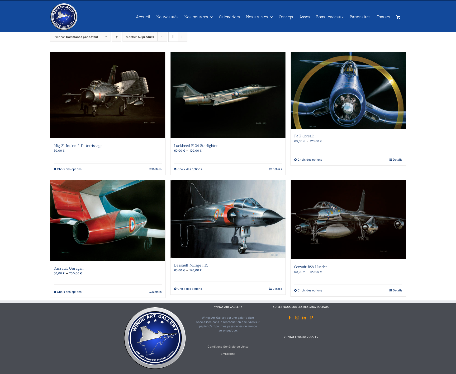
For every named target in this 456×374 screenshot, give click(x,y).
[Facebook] (290, 317)
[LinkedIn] (304, 317)
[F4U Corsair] (348, 90)
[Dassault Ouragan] (107, 220)
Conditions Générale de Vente (228, 346)
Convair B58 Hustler (310, 267)
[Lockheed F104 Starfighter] (228, 95)
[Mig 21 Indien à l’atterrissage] (107, 95)
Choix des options (69, 169)
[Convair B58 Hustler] (348, 219)
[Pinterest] (311, 317)
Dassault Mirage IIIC (191, 265)
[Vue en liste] (182, 37)
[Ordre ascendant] (116, 37)
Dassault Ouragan (69, 268)
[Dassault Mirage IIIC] (228, 219)
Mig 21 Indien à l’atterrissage (78, 145)
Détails (157, 169)
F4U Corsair (304, 136)
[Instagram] (297, 317)
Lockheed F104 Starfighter (196, 145)
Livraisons (228, 353)
